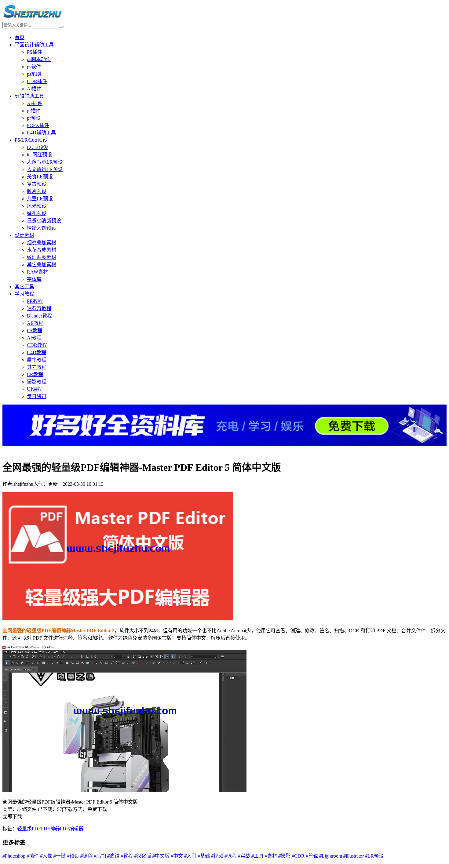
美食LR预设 (40, 176)
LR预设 (374, 856)
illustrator (353, 856)
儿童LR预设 (40, 198)
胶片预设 (36, 191)
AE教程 (35, 323)
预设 (73, 856)
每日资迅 (36, 396)
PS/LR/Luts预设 (31, 140)
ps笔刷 (34, 74)
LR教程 (35, 374)
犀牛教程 (36, 359)
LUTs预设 (37, 147)
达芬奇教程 (39, 308)
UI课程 (34, 389)
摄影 (284, 856)
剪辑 (312, 856)
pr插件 (34, 110)
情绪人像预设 (41, 228)
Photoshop (13, 856)
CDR (298, 856)
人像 (46, 856)
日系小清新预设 (44, 220)
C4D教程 (36, 352)
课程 (230, 856)
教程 (127, 856)
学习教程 (24, 293)
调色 (86, 856)
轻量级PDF (29, 828)
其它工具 (24, 286)
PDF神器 (50, 828)
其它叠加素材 (41, 264)
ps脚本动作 (39, 59)
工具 (257, 856)
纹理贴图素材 (41, 257)
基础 (204, 856)
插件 (33, 856)
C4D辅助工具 (41, 132)
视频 (217, 856)
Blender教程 (39, 315)
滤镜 (113, 856)
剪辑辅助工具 (29, 96)
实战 (244, 856)
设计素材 (24, 235)
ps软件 (34, 66)
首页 (19, 37)
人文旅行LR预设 (45, 169)
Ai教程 (34, 337)
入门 (190, 856)
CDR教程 (37, 345)
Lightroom (330, 856)
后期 (100, 856)
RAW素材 (37, 271)
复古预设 (36, 184)
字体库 (34, 279)
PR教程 (35, 301)
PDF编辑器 (72, 828)
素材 (271, 856)
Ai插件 (34, 88)
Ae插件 (34, 103)
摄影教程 (36, 381)
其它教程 (36, 367)
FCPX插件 (38, 125)
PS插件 (34, 52)
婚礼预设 (36, 213)
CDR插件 (37, 81)
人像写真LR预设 (45, 162)
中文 (177, 856)
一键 (59, 856)
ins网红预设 (39, 154)
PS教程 (34, 330)
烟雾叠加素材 (41, 242)
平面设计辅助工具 (34, 44)
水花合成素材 (41, 249)
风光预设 (36, 206)
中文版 (161, 856)
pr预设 (34, 118)
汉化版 (142, 856)
